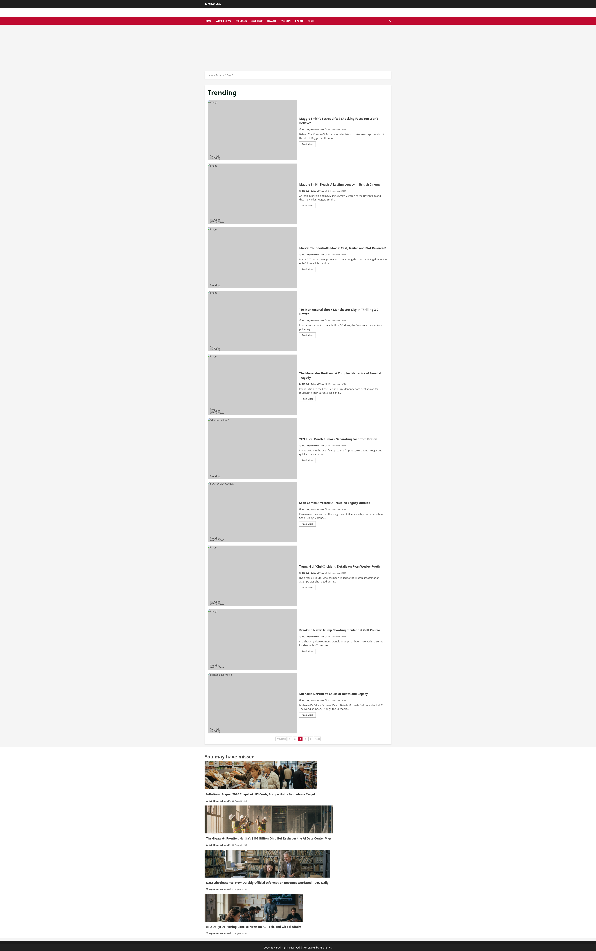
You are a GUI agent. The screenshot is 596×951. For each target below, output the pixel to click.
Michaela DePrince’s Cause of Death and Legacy (252, 703)
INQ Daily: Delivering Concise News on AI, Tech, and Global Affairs (253, 927)
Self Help (257, 20)
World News (223, 20)
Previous (281, 738)
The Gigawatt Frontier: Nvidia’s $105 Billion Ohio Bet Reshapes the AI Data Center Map (268, 838)
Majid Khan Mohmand (218, 801)
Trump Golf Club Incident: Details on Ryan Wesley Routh (252, 576)
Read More (309, 144)
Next (317, 738)
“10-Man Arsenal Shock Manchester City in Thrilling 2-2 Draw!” (252, 321)
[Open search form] (390, 21)
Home (208, 20)
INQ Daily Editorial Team (313, 129)
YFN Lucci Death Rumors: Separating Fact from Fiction (252, 448)
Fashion (286, 20)
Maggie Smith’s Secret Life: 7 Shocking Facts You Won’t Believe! (252, 130)
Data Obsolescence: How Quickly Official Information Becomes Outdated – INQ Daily (267, 883)
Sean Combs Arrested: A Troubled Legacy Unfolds (252, 512)
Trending (241, 20)
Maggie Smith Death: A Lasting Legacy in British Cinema (252, 194)
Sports (299, 20)
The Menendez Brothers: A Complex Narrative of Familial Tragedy (252, 385)
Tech (311, 20)
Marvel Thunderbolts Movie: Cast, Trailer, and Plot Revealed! (252, 257)
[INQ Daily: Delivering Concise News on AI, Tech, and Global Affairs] (254, 908)
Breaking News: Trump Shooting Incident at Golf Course (252, 639)
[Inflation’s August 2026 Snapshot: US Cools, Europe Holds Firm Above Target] (261, 775)
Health (271, 20)
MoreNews (309, 947)
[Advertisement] (298, 48)
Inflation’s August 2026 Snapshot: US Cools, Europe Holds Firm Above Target (260, 794)
